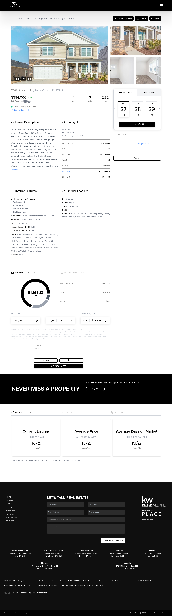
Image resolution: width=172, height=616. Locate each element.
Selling (9, 507)
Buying (9, 504)
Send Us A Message (113, 540)
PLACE (41, 581)
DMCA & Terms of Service (150, 613)
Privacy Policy (134, 613)
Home (8, 497)
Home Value (11, 514)
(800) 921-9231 (148, 520)
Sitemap (165, 613)
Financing (10, 511)
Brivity (14, 613)
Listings (9, 500)
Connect (10, 521)
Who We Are (11, 518)
